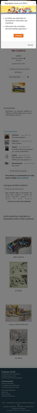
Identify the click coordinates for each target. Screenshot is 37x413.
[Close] (34, 3)
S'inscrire (18, 36)
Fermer (30, 45)
